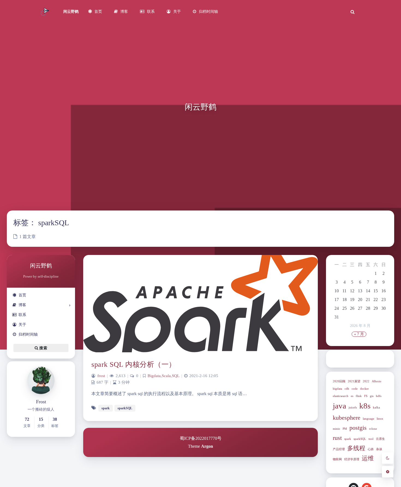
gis (371, 396)
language (368, 418)
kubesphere (346, 417)
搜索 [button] (42, 348)
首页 (22, 295)
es (352, 396)
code (355, 388)
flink (359, 396)
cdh (347, 388)
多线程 (356, 448)
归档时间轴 (28, 334)
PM (345, 428)
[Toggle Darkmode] (387, 458)
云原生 (380, 438)
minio (336, 428)
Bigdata (154, 376)
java (339, 405)
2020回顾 (339, 381)
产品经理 (339, 449)
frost (101, 376)
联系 (22, 315)
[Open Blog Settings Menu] (387, 471)
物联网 (337, 459)
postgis (358, 428)
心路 (371, 449)
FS (365, 396)
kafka (376, 407)
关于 (22, 325)
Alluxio (376, 381)
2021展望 (354, 381)
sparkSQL (360, 438)
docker (364, 388)
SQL (175, 376)
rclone (373, 428)
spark (347, 438)
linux (380, 418)
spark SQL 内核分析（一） (133, 364)
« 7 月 (359, 334)
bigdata (337, 388)
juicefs (353, 407)
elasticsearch (340, 396)
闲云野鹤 (71, 12)
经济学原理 (351, 459)
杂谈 (379, 449)
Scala (166, 376)
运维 (368, 458)
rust (337, 438)
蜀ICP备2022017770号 (201, 438)
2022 (366, 381)
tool (371, 438)
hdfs (378, 396)
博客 (22, 305)
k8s (364, 405)
